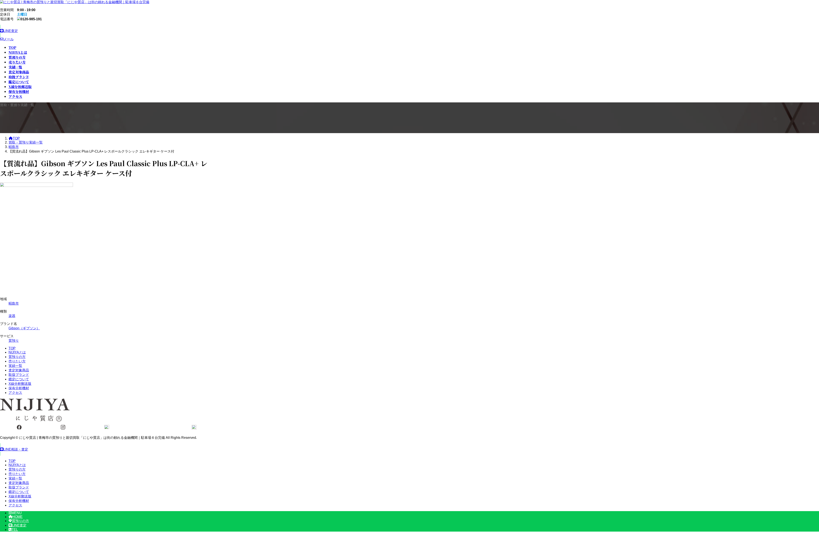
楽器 (12, 316)
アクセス (15, 392)
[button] (106, 31)
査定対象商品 (19, 370)
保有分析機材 (19, 388)
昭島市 (14, 303)
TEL (15, 529)
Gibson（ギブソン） (24, 328)
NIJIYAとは (17, 352)
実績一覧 (15, 366)
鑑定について (19, 379)
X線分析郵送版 (20, 383)
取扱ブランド (19, 375)
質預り (14, 340)
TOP (12, 348)
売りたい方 (17, 361)
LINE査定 (19, 525)
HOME (17, 517)
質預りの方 (17, 357)
